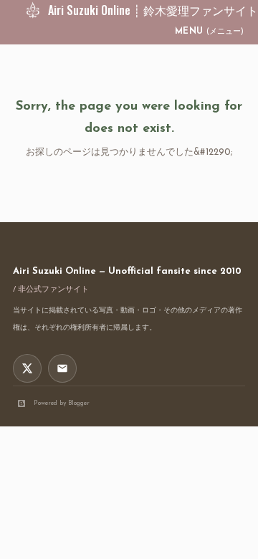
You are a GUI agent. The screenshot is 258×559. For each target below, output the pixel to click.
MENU (209, 31)
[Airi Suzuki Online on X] (27, 368)
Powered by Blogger (62, 403)
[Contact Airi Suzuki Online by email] (62, 368)
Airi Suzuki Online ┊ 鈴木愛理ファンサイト (153, 10)
